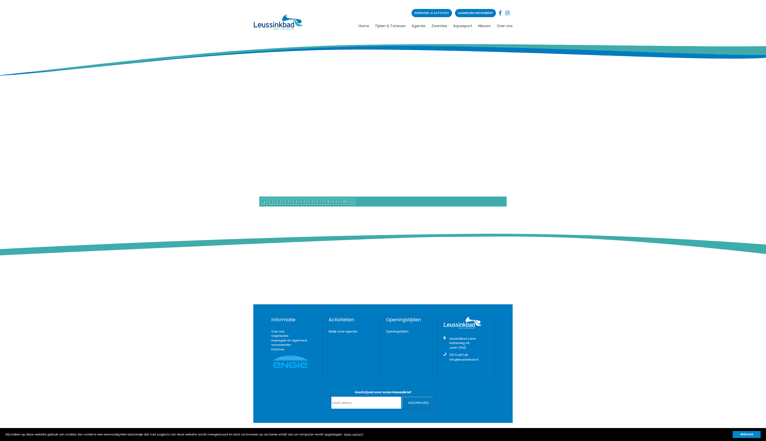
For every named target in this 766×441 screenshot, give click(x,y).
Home (363, 25)
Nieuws (484, 25)
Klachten (277, 349)
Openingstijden (397, 331)
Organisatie (280, 336)
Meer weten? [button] (353, 434)
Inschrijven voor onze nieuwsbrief (383, 392)
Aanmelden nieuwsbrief (475, 13)
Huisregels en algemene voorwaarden (289, 342)
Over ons (505, 25)
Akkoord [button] (746, 434)
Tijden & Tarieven (390, 25)
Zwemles (439, 25)
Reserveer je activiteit (432, 13)
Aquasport (462, 25)
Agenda (418, 25)
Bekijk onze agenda (343, 331)
